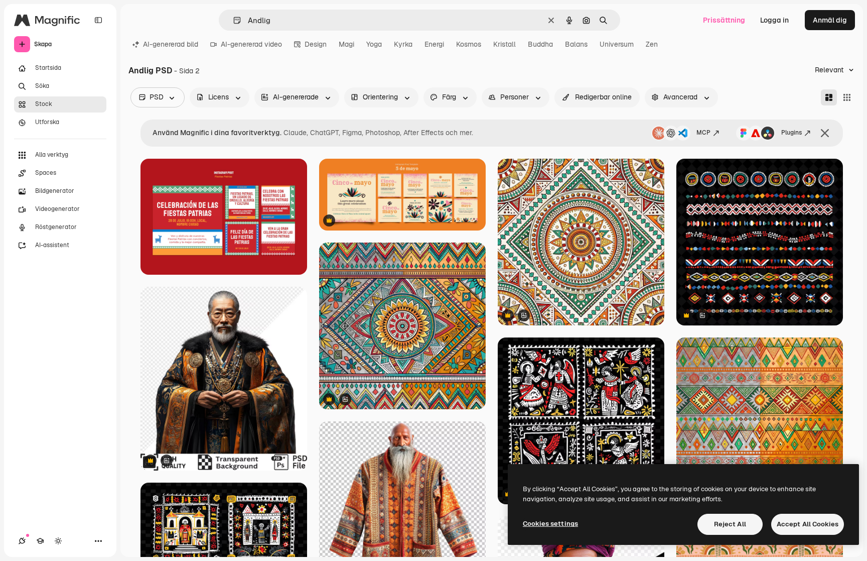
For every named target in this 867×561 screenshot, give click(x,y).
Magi (346, 44)
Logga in (774, 20)
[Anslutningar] (22, 541)
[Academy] (40, 541)
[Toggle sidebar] (98, 20)
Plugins (791, 133)
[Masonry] (829, 97)
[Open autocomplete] (233, 20)
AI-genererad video (251, 44)
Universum (617, 44)
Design (316, 44)
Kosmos (468, 44)
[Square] (847, 97)
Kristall (504, 44)
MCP (703, 133)
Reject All (730, 524)
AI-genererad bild (170, 44)
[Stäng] (825, 133)
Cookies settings (550, 523)
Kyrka (403, 44)
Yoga (374, 44)
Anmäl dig (830, 20)
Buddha (540, 44)
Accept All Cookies (807, 524)
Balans (576, 44)
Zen (652, 44)
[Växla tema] (58, 541)
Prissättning (724, 20)
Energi (434, 44)
